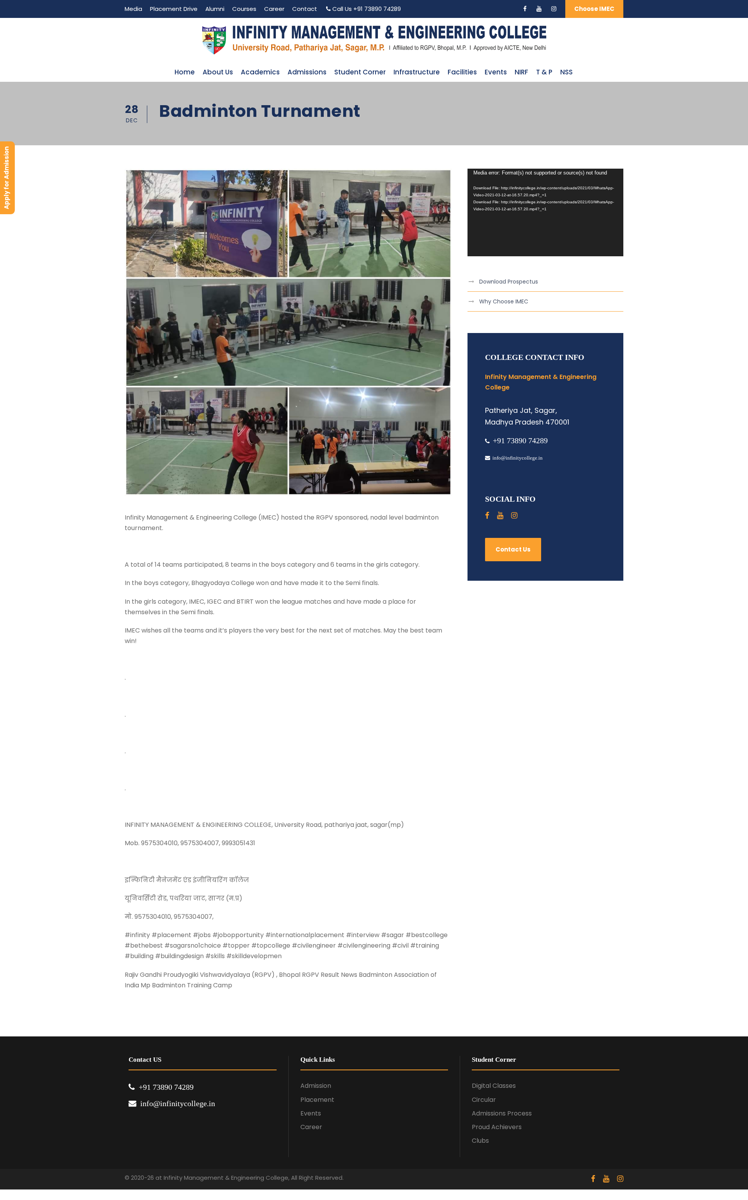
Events (496, 72)
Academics (260, 72)
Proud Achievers (497, 1126)
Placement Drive (174, 9)
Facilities (462, 72)
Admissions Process (502, 1113)
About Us (218, 72)
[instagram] (553, 9)
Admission (315, 1085)
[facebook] (525, 9)
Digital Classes (494, 1085)
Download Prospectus (508, 281)
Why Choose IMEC (503, 301)
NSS (566, 72)
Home (185, 72)
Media (133, 9)
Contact (304, 9)
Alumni (214, 9)
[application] (545, 212)
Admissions (307, 72)
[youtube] (539, 9)
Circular (484, 1099)
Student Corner (360, 72)
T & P (544, 72)
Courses (244, 9)
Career (274, 9)
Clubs (480, 1140)
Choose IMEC (594, 9)
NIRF (521, 72)
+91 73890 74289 (377, 9)
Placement (317, 1099)
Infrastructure (416, 72)
